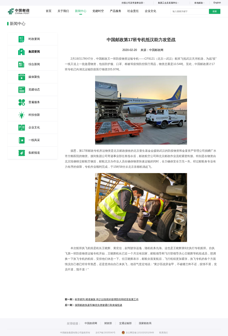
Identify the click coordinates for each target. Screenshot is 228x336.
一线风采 (34, 140)
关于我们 (63, 10)
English (217, 2)
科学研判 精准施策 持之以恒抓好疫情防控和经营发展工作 (107, 299)
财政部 (108, 323)
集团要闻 (34, 51)
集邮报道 (34, 152)
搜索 (215, 11)
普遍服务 (34, 102)
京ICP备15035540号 (105, 332)
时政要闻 (34, 38)
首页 (48, 10)
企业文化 (150, 10)
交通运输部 (125, 323)
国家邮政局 (145, 323)
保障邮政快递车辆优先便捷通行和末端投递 (98, 305)
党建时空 (98, 10)
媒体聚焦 (34, 76)
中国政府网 (91, 323)
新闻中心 (80, 10)
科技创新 (34, 114)
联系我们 (163, 332)
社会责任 (133, 10)
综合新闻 (34, 64)
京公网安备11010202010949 (140, 332)
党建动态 (34, 89)
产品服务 (115, 10)
